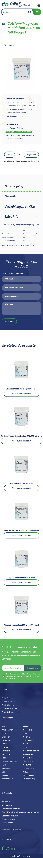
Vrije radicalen (29, 768)
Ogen (25, 726)
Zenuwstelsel (28, 775)
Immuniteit (6, 768)
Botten (4, 733)
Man (3, 772)
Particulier (9, 274)
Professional (23, 274)
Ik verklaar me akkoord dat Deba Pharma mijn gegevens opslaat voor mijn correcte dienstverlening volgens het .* (23, 676)
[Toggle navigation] (39, 5)
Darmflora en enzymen (11, 809)
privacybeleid (10, 678)
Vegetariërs (28, 761)
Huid (4, 765)
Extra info (11, 216)
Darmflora (6, 740)
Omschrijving (13, 186)
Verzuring (27, 765)
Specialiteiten (7, 823)
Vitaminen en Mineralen (11, 830)
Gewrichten (6, 754)
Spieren (26, 737)
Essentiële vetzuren (10, 816)
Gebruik (9, 196)
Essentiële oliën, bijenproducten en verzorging (20, 812)
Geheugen (6, 751)
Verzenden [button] (9, 321)
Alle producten (9, 45)
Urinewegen (28, 754)
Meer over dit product (21, 394)
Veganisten (27, 758)
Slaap (25, 733)
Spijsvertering (29, 740)
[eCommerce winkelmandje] (36, 12)
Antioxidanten (7, 730)
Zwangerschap (29, 779)
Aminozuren (7, 802)
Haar (4, 758)
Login (9, 155)
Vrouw (25, 772)
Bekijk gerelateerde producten (19, 132)
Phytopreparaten (8, 819)
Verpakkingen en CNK (19, 206)
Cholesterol (6, 737)
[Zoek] (29, 12)
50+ (3, 726)
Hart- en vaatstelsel (9, 761)
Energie (5, 747)
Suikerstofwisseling (31, 751)
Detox (4, 744)
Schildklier (27, 730)
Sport (25, 744)
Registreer (31, 155)
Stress (25, 747)
